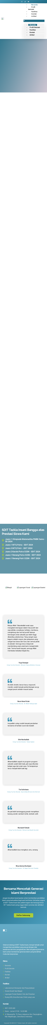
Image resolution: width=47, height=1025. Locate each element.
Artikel (33, 16)
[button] (34, 21)
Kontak (32, 32)
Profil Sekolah (35, 27)
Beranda (33, 25)
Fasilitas (33, 30)
